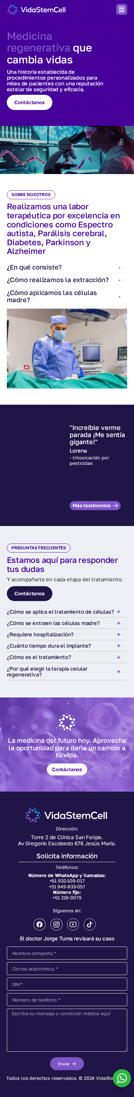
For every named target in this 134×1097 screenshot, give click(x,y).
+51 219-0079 (66, 897)
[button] (121, 9)
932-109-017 (71, 880)
